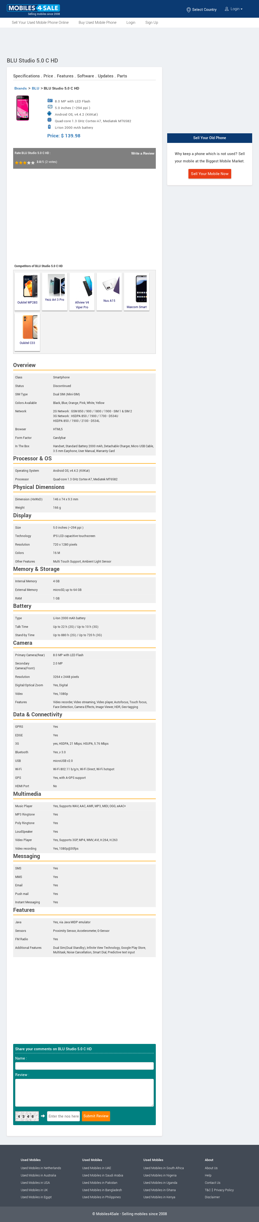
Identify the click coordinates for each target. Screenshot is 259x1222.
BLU (35, 88)
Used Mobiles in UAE (96, 1168)
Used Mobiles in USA (35, 1183)
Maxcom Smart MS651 (137, 307)
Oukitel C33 (27, 343)
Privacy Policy (224, 1190)
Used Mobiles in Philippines (101, 1197)
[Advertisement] (129, 41)
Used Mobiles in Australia (38, 1175)
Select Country (204, 9)
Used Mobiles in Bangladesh (102, 1190)
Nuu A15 (109, 301)
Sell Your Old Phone (209, 138)
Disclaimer (212, 1197)
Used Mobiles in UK (34, 1190)
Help (208, 1175)
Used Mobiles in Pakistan (99, 1183)
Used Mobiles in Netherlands (41, 1168)
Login (235, 9)
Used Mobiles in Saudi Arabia (102, 1175)
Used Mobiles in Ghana (159, 1190)
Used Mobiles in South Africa (163, 1168)
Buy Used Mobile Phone (97, 22)
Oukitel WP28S (27, 303)
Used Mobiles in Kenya (159, 1197)
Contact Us (212, 1183)
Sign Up (151, 22)
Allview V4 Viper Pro (82, 305)
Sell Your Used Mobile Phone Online (40, 22)
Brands (20, 88)
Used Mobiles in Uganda (160, 1183)
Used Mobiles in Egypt (36, 1197)
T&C (208, 1190)
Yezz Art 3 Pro (54, 300)
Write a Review (142, 153)
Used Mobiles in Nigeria (160, 1175)
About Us (211, 1168)
